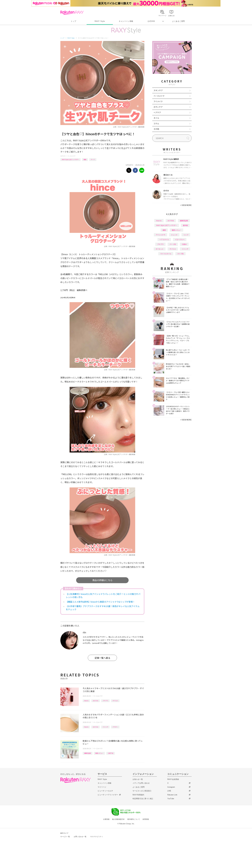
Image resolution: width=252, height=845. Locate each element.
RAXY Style (100, 21)
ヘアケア (157, 112)
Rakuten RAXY (72, 13)
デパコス (115, 701)
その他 (156, 129)
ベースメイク (71, 156)
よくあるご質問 (178, 21)
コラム (156, 123)
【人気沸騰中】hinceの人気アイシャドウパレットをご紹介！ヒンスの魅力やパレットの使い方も (103, 595)
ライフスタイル (165, 254)
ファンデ (105, 727)
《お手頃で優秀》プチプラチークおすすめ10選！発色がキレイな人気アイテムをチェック (103, 608)
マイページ (102, 787)
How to (86, 701)
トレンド (174, 235)
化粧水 (184, 244)
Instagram (171, 787)
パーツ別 (173, 244)
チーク (93, 159)
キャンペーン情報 (126, 21)
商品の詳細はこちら (102, 580)
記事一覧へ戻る (102, 657)
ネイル (156, 118)
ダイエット (160, 249)
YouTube (170, 799)
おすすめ (95, 701)
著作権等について (133, 819)
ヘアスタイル (164, 239)
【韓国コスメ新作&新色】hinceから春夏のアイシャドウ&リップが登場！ (100, 601)
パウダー (115, 727)
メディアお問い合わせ (141, 783)
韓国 (85, 159)
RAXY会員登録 (173, 779)
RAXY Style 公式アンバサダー (70, 159)
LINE (169, 791)
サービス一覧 (65, 837)
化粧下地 (110, 753)
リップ (185, 235)
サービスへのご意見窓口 (142, 791)
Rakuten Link (172, 795)
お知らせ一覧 (138, 779)
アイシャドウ (160, 235)
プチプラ (105, 701)
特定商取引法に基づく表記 (143, 799)
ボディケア (158, 107)
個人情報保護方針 (118, 819)
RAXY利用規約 (138, 795)
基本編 (185, 225)
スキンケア (158, 90)
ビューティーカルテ (105, 791)
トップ (73, 21)
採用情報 (146, 819)
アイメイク (158, 101)
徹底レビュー (99, 753)
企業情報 (106, 819)
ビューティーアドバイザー (108, 795)
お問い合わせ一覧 (80, 837)
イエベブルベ (179, 239)
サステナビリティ (96, 837)
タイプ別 (180, 254)
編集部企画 (87, 753)
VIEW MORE (186, 205)
